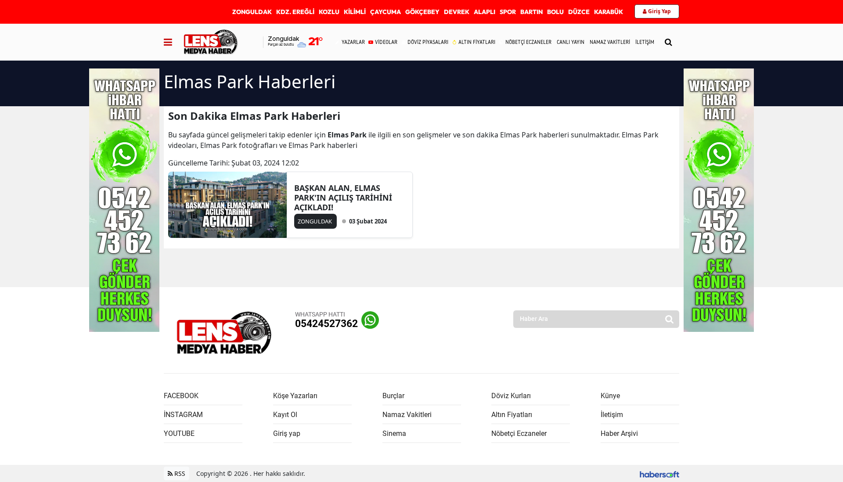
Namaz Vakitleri (407, 414)
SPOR (508, 11)
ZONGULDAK (252, 11)
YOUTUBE (179, 433)
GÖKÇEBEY (422, 11)
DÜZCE (579, 11)
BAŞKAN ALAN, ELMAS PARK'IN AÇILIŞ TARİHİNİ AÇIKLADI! (343, 197)
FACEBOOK (181, 396)
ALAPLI (484, 11)
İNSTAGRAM (183, 414)
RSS (179, 473)
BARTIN (531, 11)
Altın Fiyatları (511, 414)
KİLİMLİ (355, 11)
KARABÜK (608, 11)
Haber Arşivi (619, 433)
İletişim (612, 414)
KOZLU (329, 11)
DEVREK (456, 11)
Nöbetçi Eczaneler (519, 433)
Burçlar (393, 396)
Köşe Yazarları (295, 396)
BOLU (555, 11)
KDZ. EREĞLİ (295, 11)
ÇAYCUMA (385, 11)
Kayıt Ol (285, 414)
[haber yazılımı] (659, 473)
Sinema (394, 433)
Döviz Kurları (511, 396)
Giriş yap (286, 433)
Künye (610, 396)
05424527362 (326, 324)
